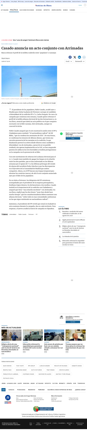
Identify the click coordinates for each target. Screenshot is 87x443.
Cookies (55, 423)
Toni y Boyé (20, 366)
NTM (2, 353)
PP (36, 214)
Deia (17, 398)
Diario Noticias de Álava (22, 399)
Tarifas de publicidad (56, 401)
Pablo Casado (22, 214)
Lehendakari (12, 214)
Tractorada (50, 370)
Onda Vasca (36, 401)
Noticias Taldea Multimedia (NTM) (24, 401)
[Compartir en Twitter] (74, 57)
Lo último (63, 208)
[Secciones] (2, 5)
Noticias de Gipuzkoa (39, 399)
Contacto (11, 389)
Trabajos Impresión (73, 398)
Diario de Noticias (38, 398)
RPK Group (31, 366)
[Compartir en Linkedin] (79, 57)
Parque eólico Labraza (10, 374)
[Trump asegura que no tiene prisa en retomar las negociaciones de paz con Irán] (76, 335)
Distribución (54, 398)
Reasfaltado (7, 370)
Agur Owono (7, 366)
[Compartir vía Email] (84, 57)
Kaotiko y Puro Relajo (63, 374)
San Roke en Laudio (45, 374)
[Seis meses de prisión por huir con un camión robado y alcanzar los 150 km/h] (54, 335)
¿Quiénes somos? (80, 389)
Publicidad (41, 389)
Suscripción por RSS (73, 399)
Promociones (21, 389)
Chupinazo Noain (28, 374)
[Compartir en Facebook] (70, 57)
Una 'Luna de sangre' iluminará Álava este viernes (31, 40)
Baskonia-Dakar (21, 370)
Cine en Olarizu (64, 370)
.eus (3, 390)
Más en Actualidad (11, 327)
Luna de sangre (45, 366)
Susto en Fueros (36, 370)
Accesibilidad (62, 423)
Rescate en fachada (60, 366)
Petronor (31, 214)
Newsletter (31, 389)
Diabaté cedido (77, 366)
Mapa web (53, 399)
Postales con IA (8, 378)
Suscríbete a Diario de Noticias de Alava (59, 389)
